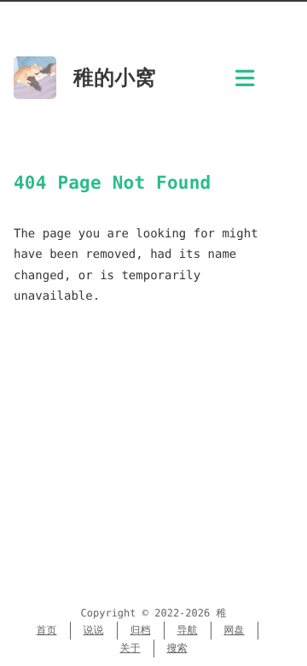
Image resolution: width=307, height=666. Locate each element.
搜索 (177, 648)
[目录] (244, 83)
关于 (130, 648)
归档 (140, 630)
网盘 (234, 630)
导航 (187, 630)
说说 (94, 630)
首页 (47, 630)
